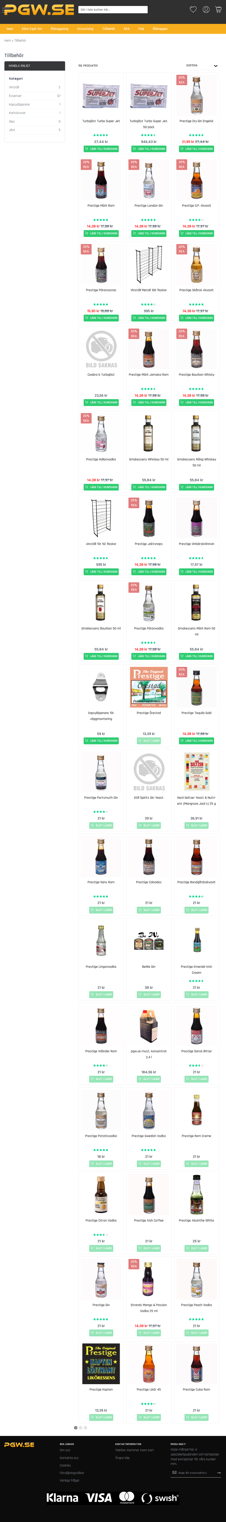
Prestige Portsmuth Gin (101, 797)
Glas (12, 121)
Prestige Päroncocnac (101, 290)
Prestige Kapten (101, 1389)
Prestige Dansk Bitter (196, 1051)
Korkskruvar (17, 113)
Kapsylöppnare (19, 104)
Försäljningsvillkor (72, 1473)
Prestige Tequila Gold (196, 713)
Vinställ (14, 87)
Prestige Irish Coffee (149, 1220)
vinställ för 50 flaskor (101, 544)
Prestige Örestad (149, 713)
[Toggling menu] (6, 10)
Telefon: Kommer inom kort (134, 1450)
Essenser (15, 96)
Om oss (65, 1450)
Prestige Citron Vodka (101, 1220)
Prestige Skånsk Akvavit (196, 290)
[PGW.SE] (39, 9)
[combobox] (113, 9)
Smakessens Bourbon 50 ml (101, 628)
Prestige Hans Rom (101, 882)
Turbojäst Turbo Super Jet (101, 121)
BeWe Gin (148, 966)
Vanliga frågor (69, 1480)
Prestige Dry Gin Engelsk (196, 121)
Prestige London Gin (149, 205)
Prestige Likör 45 (149, 1389)
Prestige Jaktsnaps (149, 544)
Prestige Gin (101, 1305)
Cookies (65, 1465)
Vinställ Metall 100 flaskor (149, 290)
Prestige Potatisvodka (101, 1136)
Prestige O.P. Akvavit (196, 205)
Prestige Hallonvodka (101, 459)
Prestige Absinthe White (196, 1220)
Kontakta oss (69, 1458)
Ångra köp (122, 1458)
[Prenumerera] (219, 1473)
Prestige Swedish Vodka (149, 1136)
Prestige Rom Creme (196, 1136)
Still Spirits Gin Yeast (149, 797)
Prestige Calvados (149, 882)
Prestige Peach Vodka (196, 1305)
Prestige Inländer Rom (101, 1051)
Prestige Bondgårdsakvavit (196, 882)
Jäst (12, 130)
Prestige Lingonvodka (101, 966)
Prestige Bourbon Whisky (196, 374)
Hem (7, 40)
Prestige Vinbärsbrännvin (196, 544)
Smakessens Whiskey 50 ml (148, 459)
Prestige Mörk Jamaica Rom (149, 374)
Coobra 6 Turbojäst (101, 374)
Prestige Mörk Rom (101, 205)
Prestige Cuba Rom (196, 1389)
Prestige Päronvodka (149, 628)
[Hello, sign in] (206, 11)
